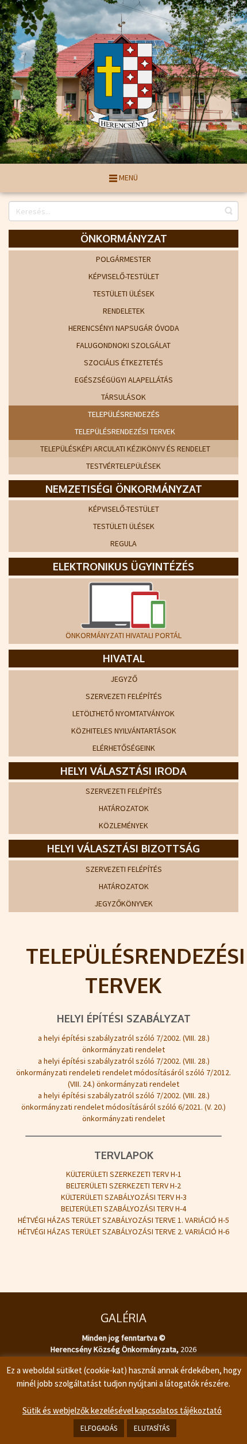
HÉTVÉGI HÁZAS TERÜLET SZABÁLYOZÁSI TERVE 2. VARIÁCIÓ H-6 (123, 1231)
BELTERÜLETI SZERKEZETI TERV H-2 (123, 1185)
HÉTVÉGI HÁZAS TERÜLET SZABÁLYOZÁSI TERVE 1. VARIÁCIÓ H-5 (123, 1220)
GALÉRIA (123, 1317)
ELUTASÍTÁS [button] (151, 1428)
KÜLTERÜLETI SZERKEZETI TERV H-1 (124, 1174)
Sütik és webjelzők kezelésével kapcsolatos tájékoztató (122, 1410)
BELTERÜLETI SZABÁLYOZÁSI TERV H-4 (123, 1208)
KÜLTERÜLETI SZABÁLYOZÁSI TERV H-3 (124, 1197)
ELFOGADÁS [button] (98, 1428)
